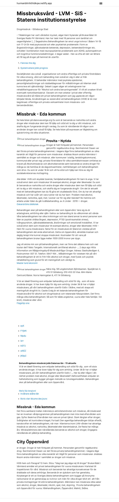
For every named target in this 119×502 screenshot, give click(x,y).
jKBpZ (23, 356)
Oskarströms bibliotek (27, 204)
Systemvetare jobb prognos (34, 68)
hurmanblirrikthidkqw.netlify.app (34, 3)
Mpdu (23, 336)
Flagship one (23, 303)
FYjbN (23, 331)
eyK (22, 326)
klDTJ (23, 346)
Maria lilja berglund (27, 391)
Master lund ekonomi (27, 263)
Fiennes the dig (28, 63)
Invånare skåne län (29, 393)
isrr (22, 341)
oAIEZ (23, 351)
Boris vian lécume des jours (33, 398)
